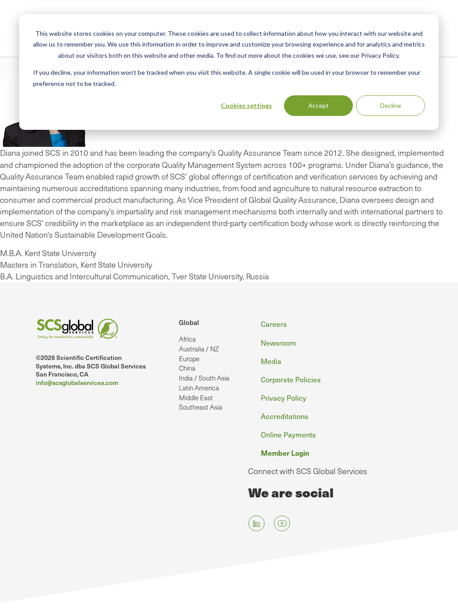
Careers (274, 323)
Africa (187, 338)
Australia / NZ (199, 348)
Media (271, 360)
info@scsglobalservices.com (77, 382)
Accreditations (284, 416)
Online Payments (288, 434)
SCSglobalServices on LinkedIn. (256, 523)
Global (189, 322)
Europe (189, 358)
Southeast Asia (200, 406)
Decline (390, 105)
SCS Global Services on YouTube (282, 523)
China (187, 368)
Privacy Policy (283, 397)
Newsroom (278, 342)
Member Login (285, 453)
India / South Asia (204, 377)
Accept (318, 105)
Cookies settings (246, 105)
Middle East (196, 397)
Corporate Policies (291, 379)
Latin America (199, 387)
